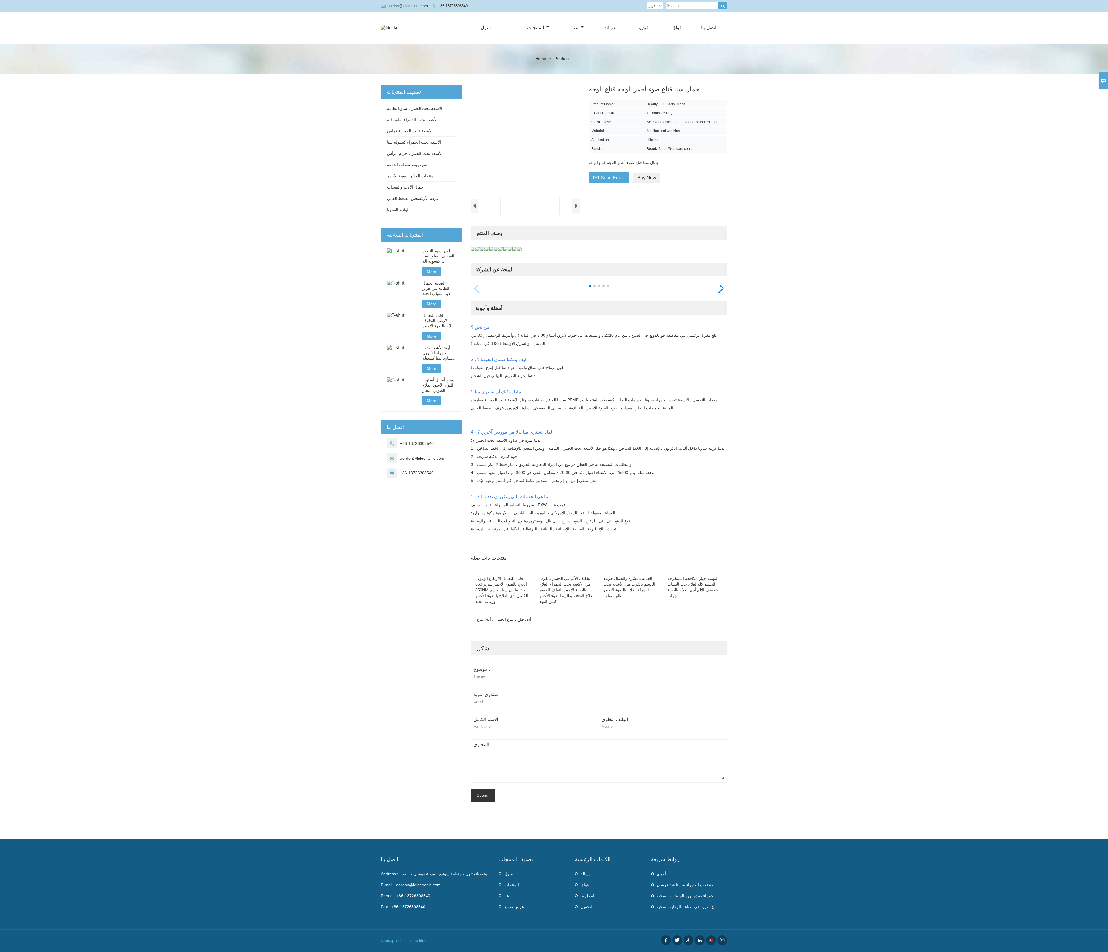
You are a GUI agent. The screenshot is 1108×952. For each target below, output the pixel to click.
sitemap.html (415, 940)
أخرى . (662, 874)
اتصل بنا (708, 27)
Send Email (609, 177)
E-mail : (388, 885)
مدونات (611, 27)
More (431, 271)
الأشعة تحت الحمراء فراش (410, 131)
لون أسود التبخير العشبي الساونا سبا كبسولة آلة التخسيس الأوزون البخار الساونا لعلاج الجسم (438, 256)
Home (540, 58)
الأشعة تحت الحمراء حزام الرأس (415, 153)
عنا (575, 27)
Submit (483, 795)
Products (562, 58)
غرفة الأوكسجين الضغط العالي (413, 198)
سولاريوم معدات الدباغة (407, 164)
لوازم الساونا (397, 209)
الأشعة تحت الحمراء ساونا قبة (412, 119)
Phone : (388, 895)
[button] (590, 286)
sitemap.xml (391, 940)
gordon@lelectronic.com (408, 6)
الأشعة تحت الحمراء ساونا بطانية (414, 108)
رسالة (586, 874)
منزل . (487, 27)
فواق (677, 27)
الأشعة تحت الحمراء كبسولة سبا (414, 142)
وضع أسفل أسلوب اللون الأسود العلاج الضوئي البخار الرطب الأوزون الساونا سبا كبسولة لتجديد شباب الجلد (438, 385)
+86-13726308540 (453, 6)
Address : (389, 874)
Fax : (385, 906)
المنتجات (536, 27)
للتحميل (587, 906)
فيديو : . (646, 27)
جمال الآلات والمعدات (405, 187)
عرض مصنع (514, 906)
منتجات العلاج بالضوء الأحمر (410, 176)
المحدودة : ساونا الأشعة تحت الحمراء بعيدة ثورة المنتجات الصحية (711, 895)
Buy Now (646, 177)
